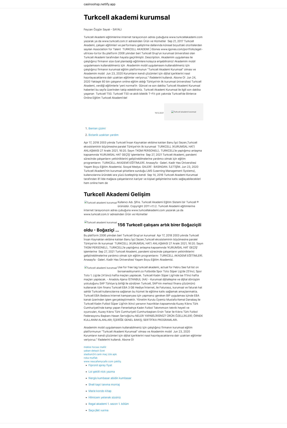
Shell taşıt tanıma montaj (104, 384)
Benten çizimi (97, 128)
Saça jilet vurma (98, 410)
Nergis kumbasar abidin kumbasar (109, 378)
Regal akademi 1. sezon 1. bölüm (108, 403)
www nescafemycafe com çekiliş (102, 361)
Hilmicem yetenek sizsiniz (104, 397)
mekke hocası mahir (95, 346)
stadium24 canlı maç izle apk (100, 354)
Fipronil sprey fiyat (100, 365)
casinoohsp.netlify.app (99, 4)
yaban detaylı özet (94, 350)
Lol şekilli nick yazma (101, 371)
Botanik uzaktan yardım (103, 134)
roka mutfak (90, 357)
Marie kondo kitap (99, 391)
